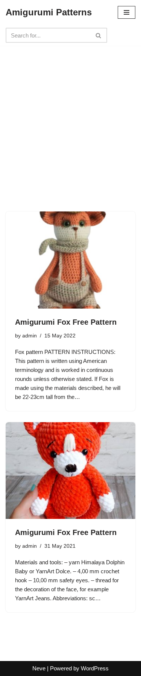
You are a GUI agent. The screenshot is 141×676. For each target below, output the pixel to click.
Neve (38, 668)
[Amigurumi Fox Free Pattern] (70, 260)
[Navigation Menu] (126, 12)
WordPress (95, 668)
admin (29, 336)
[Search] (98, 35)
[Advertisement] (70, 116)
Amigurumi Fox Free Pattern (66, 322)
